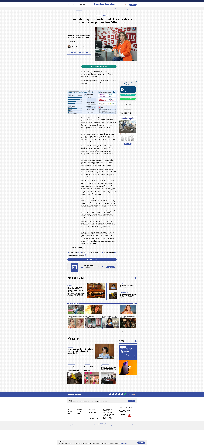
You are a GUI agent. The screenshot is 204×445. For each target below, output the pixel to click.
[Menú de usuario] (125, 4)
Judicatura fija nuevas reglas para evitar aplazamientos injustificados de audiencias (108, 368)
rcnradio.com (132, 425)
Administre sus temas (93, 259)
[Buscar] (73, 4)
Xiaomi (113, 0)
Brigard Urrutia (73, 252)
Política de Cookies (123, 443)
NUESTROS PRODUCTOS (94, 412)
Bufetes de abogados (108, 252)
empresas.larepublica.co (95, 425)
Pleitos (122, 341)
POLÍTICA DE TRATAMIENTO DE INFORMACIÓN (108, 415)
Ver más (126, 143)
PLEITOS (104, 8)
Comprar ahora (128, 94)
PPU (83, 252)
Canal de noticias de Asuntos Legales (100, 66)
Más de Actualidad (76, 278)
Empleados (75, 0)
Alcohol (88, 0)
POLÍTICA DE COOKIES (93, 418)
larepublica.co (71, 425)
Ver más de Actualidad (129, 278)
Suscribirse (133, 4)
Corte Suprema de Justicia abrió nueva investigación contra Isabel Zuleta (127, 287)
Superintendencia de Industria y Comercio (100, 0)
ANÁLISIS (111, 8)
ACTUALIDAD (79, 8)
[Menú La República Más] (68, 4)
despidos (82, 0)
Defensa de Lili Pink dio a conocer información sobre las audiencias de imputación (91, 368)
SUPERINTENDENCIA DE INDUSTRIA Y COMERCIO (108, 418)
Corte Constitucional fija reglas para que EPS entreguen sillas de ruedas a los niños (75, 289)
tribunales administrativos (122, 0)
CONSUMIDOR (97, 8)
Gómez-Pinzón (94, 252)
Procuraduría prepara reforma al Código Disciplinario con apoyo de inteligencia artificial (128, 296)
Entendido (141, 442)
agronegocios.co (82, 425)
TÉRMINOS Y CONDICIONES (94, 415)
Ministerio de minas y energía (76, 255)
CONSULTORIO (88, 8)
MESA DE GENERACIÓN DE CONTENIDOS (107, 410)
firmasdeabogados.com (110, 425)
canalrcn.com (122, 425)
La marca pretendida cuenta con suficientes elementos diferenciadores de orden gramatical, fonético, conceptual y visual (127, 356)
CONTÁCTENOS (92, 409)
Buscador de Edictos (121, 8)
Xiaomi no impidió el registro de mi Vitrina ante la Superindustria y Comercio (127, 350)
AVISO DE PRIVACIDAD (107, 412)
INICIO (68, 409)
